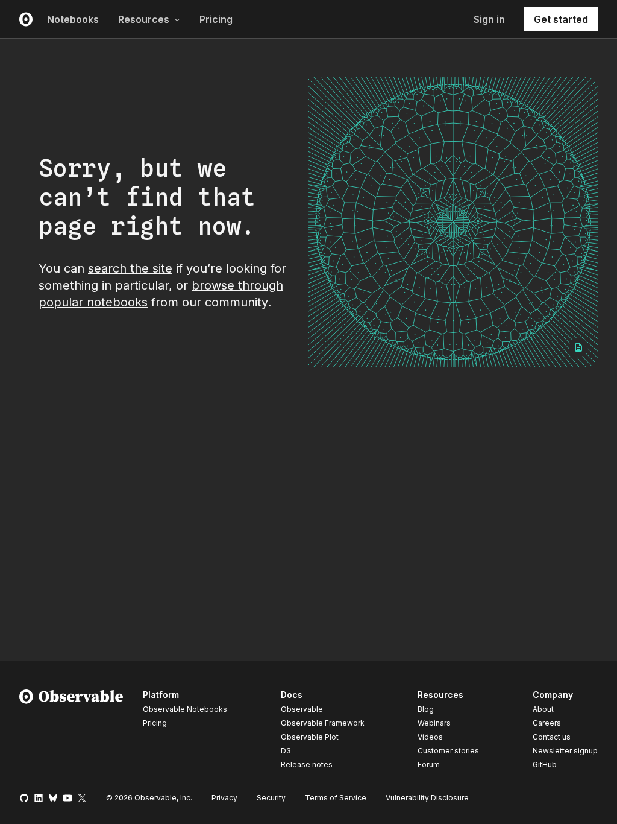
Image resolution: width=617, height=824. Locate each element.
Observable (302, 709)
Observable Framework (323, 722)
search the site (130, 268)
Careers (547, 722)
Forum (429, 764)
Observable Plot (310, 736)
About (543, 709)
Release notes (307, 764)
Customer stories (448, 750)
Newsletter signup (565, 751)
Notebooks (73, 19)
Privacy (224, 797)
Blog (426, 709)
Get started (561, 19)
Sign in (489, 19)
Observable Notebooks (185, 709)
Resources (143, 19)
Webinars (434, 722)
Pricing (216, 19)
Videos (430, 736)
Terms (335, 797)
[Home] (71, 731)
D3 (286, 750)
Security (271, 797)
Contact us (552, 737)
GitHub (545, 764)
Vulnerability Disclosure (427, 797)
